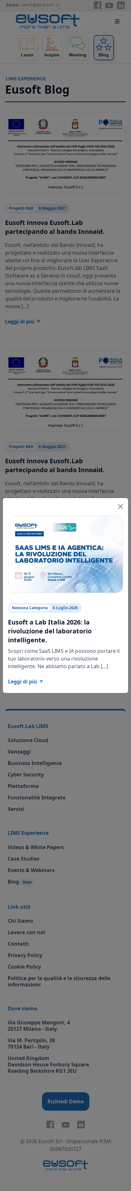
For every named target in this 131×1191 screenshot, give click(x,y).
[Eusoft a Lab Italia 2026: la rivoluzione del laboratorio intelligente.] (65, 553)
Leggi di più (22, 681)
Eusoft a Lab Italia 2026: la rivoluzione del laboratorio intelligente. (50, 631)
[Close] (120, 506)
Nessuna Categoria (30, 607)
